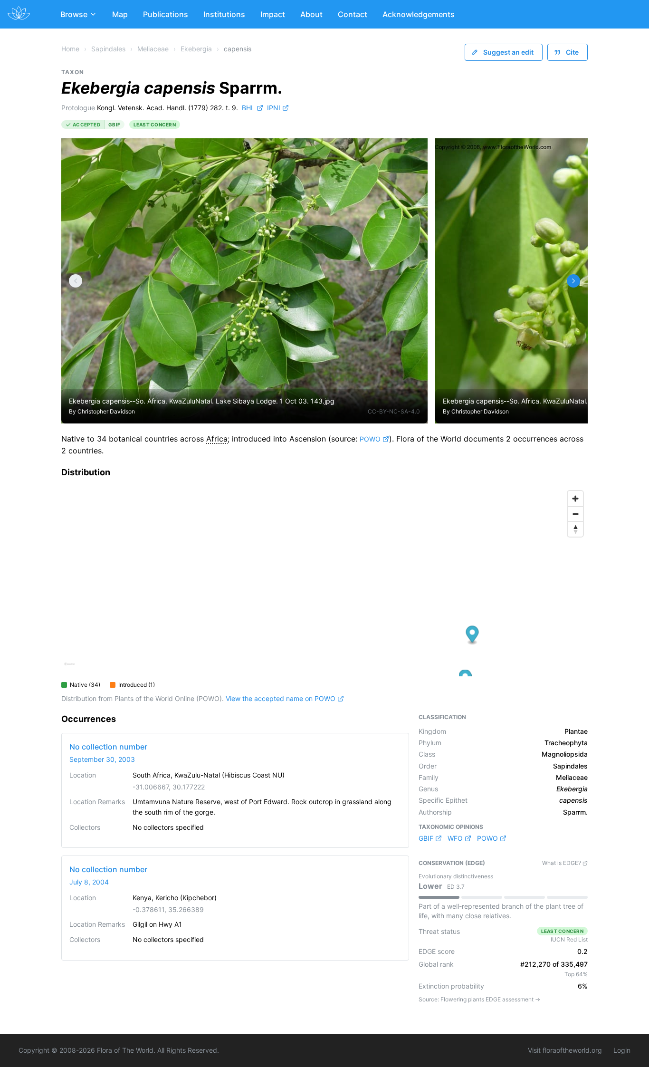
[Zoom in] (575, 498)
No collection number (108, 746)
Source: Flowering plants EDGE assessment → (479, 999)
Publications (165, 14)
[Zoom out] (575, 513)
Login (621, 1050)
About (311, 14)
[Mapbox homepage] (69, 668)
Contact (352, 14)
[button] (472, 635)
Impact (272, 14)
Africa (217, 438)
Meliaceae (153, 49)
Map (120, 14)
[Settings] (75, 281)
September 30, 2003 (102, 759)
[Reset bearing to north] (575, 529)
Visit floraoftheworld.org (565, 1050)
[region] (324, 581)
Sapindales (108, 49)
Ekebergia (196, 49)
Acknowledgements (418, 14)
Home (70, 49)
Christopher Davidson (106, 411)
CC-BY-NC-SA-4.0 (394, 411)
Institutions (224, 14)
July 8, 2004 (89, 882)
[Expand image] (413, 153)
